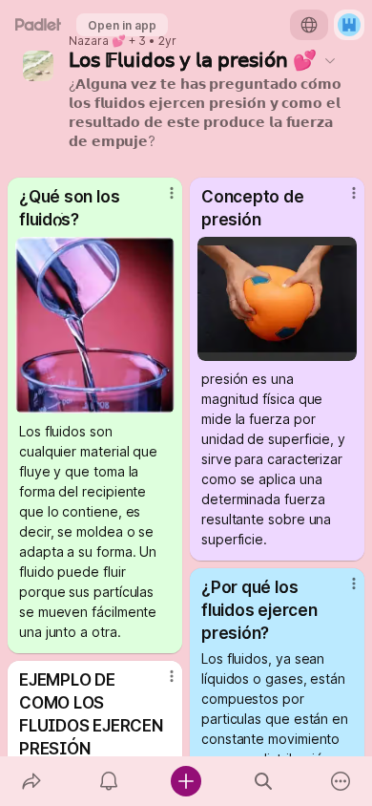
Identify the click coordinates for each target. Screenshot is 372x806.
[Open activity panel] (108, 781)
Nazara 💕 (97, 41)
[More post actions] (159, 200)
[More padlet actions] (341, 781)
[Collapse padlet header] (330, 60)
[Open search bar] (264, 781)
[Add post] (185, 781)
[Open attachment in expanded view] (95, 325)
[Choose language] (309, 25)
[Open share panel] (31, 781)
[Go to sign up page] (349, 25)
